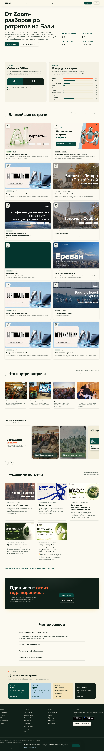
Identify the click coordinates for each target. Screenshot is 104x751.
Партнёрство (28, 729)
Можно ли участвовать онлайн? (31, 657)
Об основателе (37, 3)
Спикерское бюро (67, 3)
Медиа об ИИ (28, 720)
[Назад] (7, 463)
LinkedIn (52, 723)
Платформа (3, 712)
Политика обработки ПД (6, 748)
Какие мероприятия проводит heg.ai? (33, 632)
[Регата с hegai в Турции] (76, 301)
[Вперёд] (11, 463)
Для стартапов (56, 3)
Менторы (2, 715)
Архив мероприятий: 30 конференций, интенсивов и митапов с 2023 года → (29, 568)
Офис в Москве (28, 732)
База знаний (46, 3)
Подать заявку (12, 44)
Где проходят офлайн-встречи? (31, 651)
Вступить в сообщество (82, 723)
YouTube (52, 720)
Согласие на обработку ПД (19, 748)
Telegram (52, 715)
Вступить (88, 3)
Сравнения (27, 723)
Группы (2, 723)
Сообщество (26, 3)
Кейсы (1, 718)
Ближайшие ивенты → (29, 44)
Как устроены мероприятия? (30, 645)
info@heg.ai (53, 712)
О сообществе (28, 712)
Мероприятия (4, 720)
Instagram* (53, 718)
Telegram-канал (67, 600)
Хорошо (76, 746)
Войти (96, 3)
